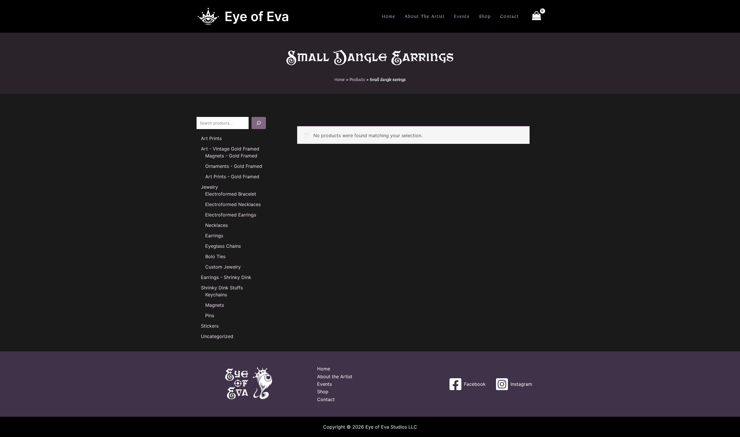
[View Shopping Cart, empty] (536, 16)
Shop (485, 16)
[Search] (258, 123)
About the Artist (425, 16)
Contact (509, 16)
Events (462, 16)
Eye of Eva (257, 16)
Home (388, 16)
